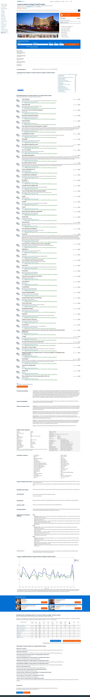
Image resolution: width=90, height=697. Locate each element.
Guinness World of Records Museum (64, 89)
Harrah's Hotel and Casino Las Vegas (28, 605)
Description (3, 11)
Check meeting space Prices (55, 640)
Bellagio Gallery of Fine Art (62, 87)
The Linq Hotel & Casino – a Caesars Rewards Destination (66, 605)
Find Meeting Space (68, 643)
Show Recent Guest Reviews (22, 386)
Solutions (63, 1)
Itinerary (2, 22)
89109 (33, 5)
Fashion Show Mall (49, 69)
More (67, 1)
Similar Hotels (3, 25)
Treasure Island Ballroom (20, 625)
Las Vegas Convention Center (63, 80)
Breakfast (2, 15)
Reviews (2, 9)
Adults (55, 42)
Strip (44, 69)
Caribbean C (19, 636)
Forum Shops (60, 82)
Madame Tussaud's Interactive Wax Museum (65, 77)
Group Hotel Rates (57, 1)
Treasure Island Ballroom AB (21, 626)
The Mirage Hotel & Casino (60, 599)
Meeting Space (3, 26)
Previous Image (19, 23)
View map (19, 6)
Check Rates (26, 692)
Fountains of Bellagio (61, 86)
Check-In (19, 42)
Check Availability (72, 44)
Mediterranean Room (20, 637)
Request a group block (34, 47)
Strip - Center (60, 85)
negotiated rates (48, 619)
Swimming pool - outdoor (65, 476)
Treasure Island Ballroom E (21, 629)
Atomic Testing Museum (62, 91)
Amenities (3, 12)
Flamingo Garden (61, 83)
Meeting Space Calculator (76, 643)
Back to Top (4, 32)
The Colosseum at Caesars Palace (64, 84)
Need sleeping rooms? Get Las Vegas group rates (72, 640)
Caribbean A (19, 633)
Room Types (3, 7)
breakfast (67, 516)
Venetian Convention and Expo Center (64, 81)
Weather (2, 28)
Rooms (50, 42)
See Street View (20, 90)
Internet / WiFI (3, 19)
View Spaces (33, 441)
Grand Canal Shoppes (62, 78)
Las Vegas (28, 5)
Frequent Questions (4, 29)
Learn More (20, 692)
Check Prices (3, 5)
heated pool (21, 449)
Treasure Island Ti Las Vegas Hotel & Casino (69, 74)
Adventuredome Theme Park (63, 88)
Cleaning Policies (4, 21)
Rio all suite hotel (61, 90)
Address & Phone (4, 4)
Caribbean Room (19, 632)
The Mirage (24, 599)
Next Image (56, 23)
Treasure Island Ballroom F (21, 630)
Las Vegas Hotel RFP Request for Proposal (57, 643)
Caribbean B (19, 634)
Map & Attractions (4, 8)
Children (60, 42)
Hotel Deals (51, 1)
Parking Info (3, 18)
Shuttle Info (3, 14)
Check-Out (35, 42)
